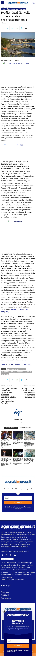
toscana (5, 374)
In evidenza (23, 9)
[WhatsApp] (17, 28)
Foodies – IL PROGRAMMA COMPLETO (16, 364)
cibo (23, 369)
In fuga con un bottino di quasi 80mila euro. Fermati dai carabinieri (28, 392)
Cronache (4, 9)
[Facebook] (3, 28)
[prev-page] (17, 469)
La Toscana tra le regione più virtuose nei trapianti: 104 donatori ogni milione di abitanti (29, 461)
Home (2, 7)
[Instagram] (7, 555)
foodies (20, 372)
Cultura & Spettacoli (13, 9)
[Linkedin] (12, 28)
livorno (28, 372)
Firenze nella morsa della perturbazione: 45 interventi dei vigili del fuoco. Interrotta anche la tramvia (18, 461)
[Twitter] (8, 28)
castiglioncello (13, 369)
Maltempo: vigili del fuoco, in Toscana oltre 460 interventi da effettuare (17, 441)
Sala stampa (6, 598)
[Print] (26, 28)
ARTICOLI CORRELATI (10, 427)
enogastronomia (8, 372)
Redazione (5, 23)
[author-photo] (18, 412)
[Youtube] (15, 555)
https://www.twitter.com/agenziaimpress (18, 422)
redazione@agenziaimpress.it (19, 551)
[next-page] (19, 469)
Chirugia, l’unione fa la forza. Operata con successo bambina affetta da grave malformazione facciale (9, 395)
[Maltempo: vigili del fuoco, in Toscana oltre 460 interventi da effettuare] (18, 435)
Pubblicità (5, 595)
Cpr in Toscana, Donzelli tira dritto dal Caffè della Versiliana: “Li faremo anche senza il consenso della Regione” (6, 443)
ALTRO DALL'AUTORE (25, 427)
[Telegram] (21, 28)
